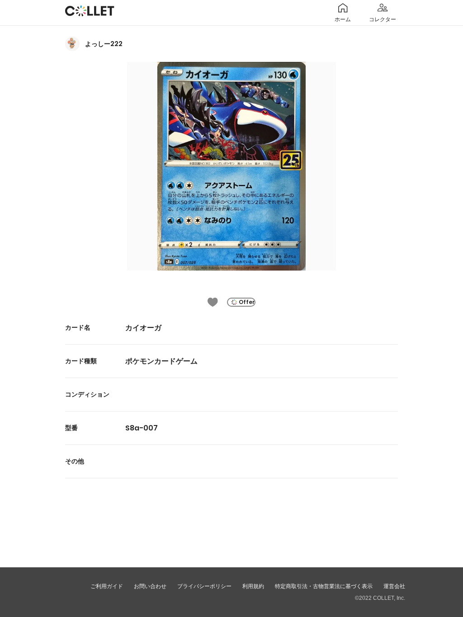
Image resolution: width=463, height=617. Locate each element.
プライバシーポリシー (204, 586)
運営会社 (394, 586)
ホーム (343, 19)
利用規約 (253, 586)
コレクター (382, 19)
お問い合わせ (150, 586)
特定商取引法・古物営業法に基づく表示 (324, 586)
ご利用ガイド (106, 586)
